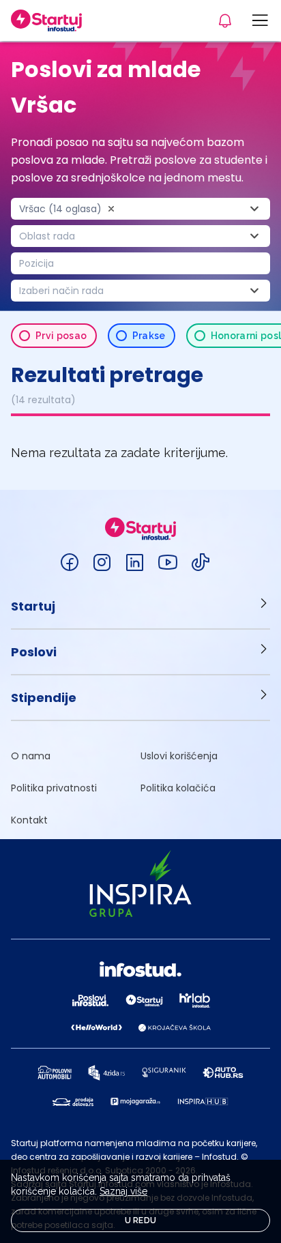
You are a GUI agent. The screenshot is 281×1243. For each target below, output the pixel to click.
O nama (30, 756)
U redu (141, 1220)
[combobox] (140, 209)
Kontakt (29, 820)
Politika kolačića (178, 788)
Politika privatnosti (54, 788)
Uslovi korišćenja (179, 756)
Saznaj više (123, 1191)
